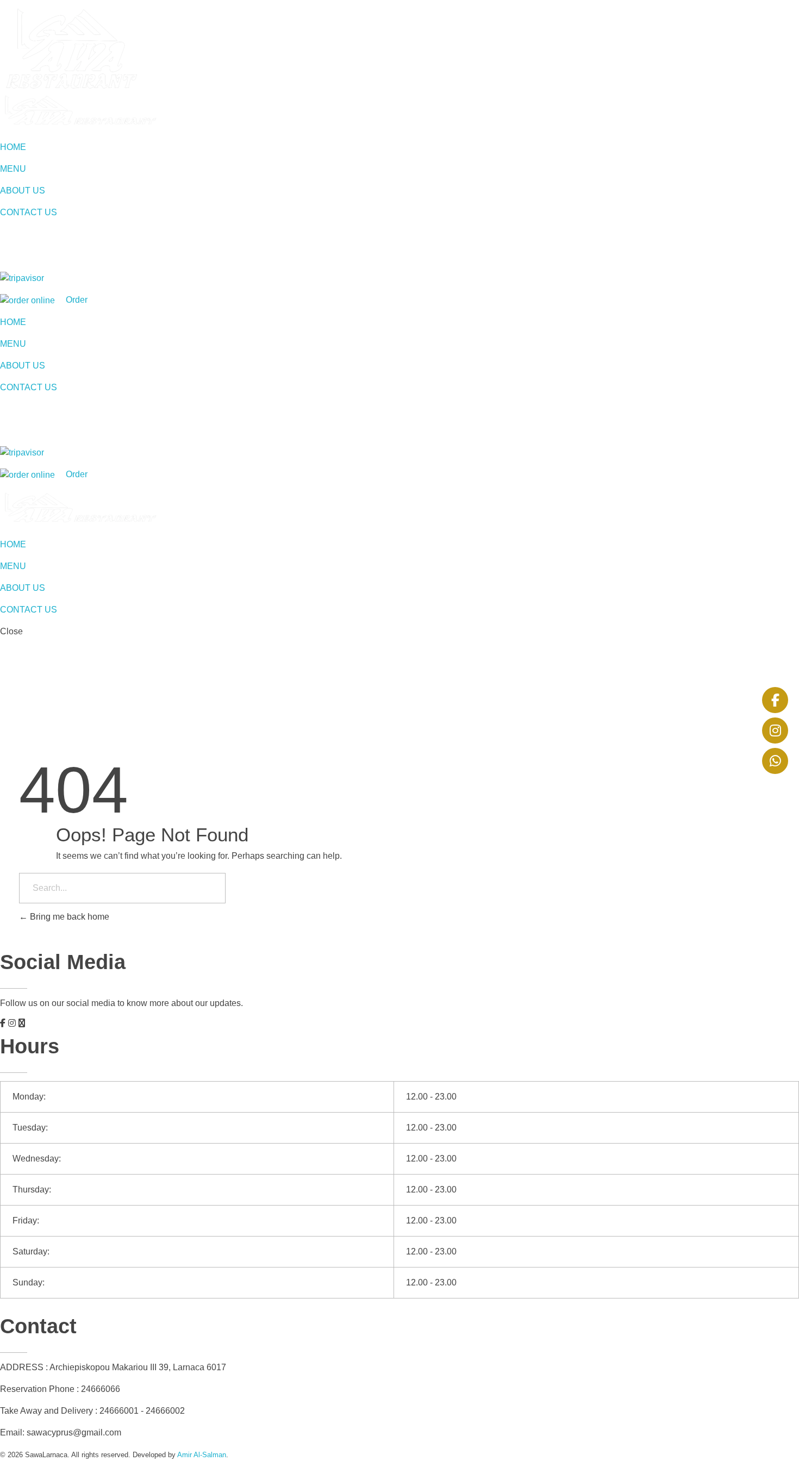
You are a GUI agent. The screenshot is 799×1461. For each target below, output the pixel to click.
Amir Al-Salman (201, 1455)
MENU (13, 168)
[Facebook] (775, 700)
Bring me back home (68, 916)
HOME (13, 147)
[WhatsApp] (775, 761)
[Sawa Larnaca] (79, 110)
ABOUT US (22, 190)
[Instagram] (775, 730)
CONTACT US (28, 212)
